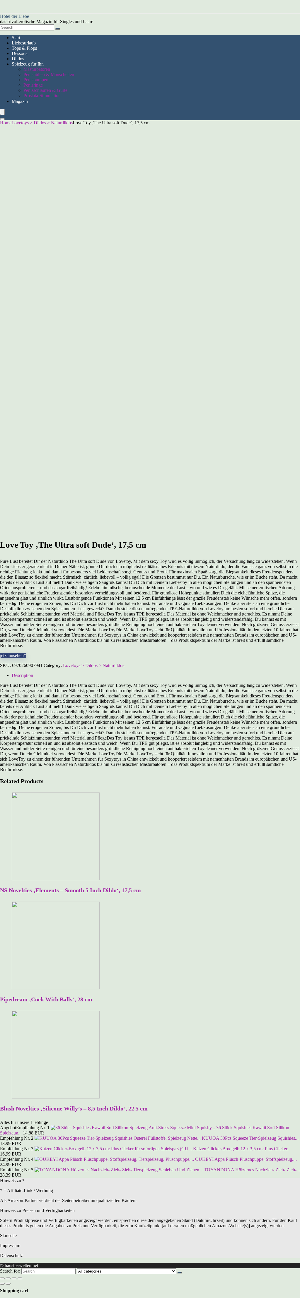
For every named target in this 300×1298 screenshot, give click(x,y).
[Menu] (2, 112)
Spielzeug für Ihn (28, 63)
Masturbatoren (36, 69)
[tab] (156, 675)
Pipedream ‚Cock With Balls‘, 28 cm (46, 999)
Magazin (20, 101)
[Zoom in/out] (20, 1278)
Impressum (10, 1245)
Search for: (10, 1270)
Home (5, 122)
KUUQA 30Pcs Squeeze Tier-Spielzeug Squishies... (250, 1138)
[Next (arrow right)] (8, 1284)
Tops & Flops (24, 48)
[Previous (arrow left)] (2, 1284)
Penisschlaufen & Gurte (45, 90)
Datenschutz (11, 1255)
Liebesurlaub (24, 42)
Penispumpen (35, 79)
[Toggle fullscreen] (14, 1278)
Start (16, 37)
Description (22, 675)
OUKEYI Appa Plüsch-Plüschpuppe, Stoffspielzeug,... (246, 1159)
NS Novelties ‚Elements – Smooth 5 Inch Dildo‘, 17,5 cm (70, 890)
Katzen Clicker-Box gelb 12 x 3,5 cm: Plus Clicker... (242, 1148)
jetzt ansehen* (13, 655)
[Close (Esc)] (2, 1278)
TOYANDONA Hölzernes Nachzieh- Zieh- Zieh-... (252, 1169)
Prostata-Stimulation (42, 95)
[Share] (8, 1278)
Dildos (18, 58)
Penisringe (33, 84)
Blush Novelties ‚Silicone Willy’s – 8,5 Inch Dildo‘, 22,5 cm (74, 1108)
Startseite (8, 1235)
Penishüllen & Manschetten (48, 74)
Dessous (19, 53)
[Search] (57, 29)
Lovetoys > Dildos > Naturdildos (42, 122)
